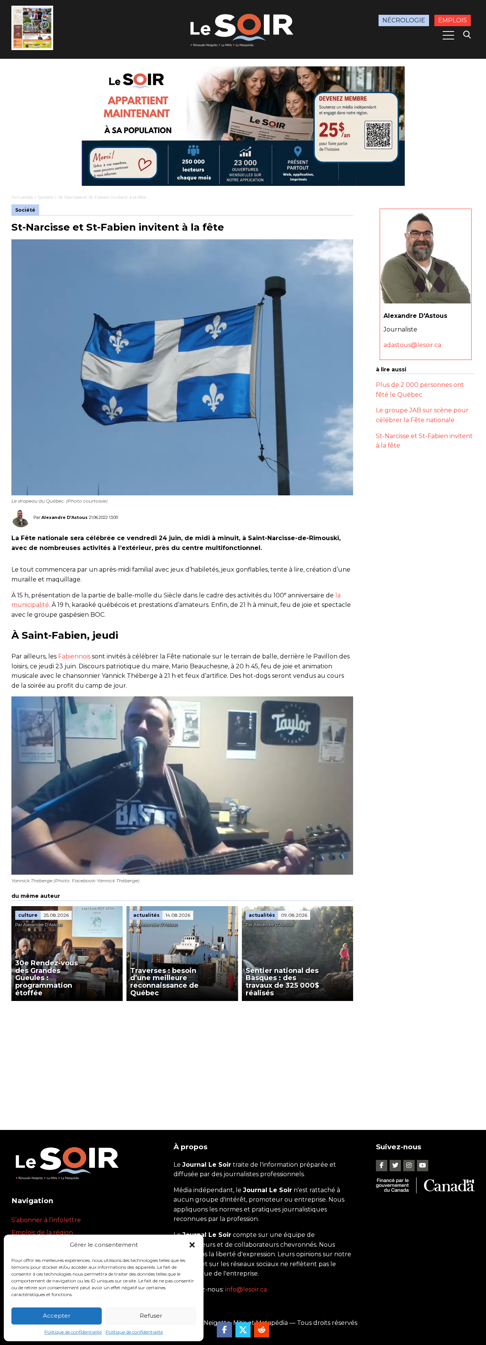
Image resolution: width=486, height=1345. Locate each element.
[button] (192, 1245)
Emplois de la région (42, 1232)
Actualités (22, 197)
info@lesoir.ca (246, 1289)
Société (45, 197)
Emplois (452, 20)
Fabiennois (75, 656)
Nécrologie (403, 20)
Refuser (151, 1315)
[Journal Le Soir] (243, 28)
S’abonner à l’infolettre (46, 1220)
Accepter (56, 1315)
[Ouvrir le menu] (448, 35)
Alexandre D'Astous (64, 517)
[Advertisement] (182, 1058)
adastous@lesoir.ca (412, 345)
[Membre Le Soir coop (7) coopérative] (243, 126)
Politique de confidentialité (73, 1332)
